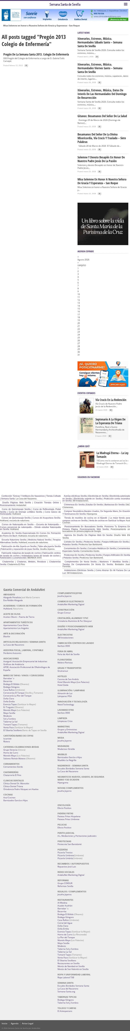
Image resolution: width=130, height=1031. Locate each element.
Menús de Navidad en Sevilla (71, 966)
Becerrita (7, 681)
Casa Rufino (9, 689)
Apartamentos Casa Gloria (15, 625)
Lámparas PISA (65, 696)
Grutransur (63, 670)
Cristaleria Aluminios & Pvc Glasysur (75, 621)
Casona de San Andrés (68, 679)
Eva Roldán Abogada (13, 600)
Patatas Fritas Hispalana (69, 816)
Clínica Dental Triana (13, 786)
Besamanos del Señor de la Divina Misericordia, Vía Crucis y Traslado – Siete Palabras (102, 138)
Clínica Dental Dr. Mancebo (16, 783)
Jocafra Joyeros (65, 596)
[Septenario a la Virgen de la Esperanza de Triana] (86, 432)
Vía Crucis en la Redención (110, 400)
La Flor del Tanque (66, 937)
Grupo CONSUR (65, 883)
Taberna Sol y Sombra (68, 948)
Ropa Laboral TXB (66, 977)
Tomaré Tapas (10, 724)
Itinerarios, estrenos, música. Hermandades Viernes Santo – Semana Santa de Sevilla (100, 68)
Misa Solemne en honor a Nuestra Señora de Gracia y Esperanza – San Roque (41, 26)
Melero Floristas (65, 662)
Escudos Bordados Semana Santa (73, 768)
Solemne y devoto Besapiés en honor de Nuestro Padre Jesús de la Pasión (101, 159)
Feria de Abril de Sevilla (69, 654)
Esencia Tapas (10, 704)
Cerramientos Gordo (13, 766)
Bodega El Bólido (11, 684)
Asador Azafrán (65, 905)
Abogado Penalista (12, 597)
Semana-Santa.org (66, 991)
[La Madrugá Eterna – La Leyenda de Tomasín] (87, 467)
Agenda (14, 1023)
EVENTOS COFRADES (86, 393)
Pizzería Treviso (65, 852)
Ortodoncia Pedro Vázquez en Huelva (20, 789)
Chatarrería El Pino (12, 775)
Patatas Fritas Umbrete (68, 819)
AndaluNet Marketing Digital (71, 604)
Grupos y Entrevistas (67, 729)
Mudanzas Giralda (66, 749)
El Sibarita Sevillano (12, 730)
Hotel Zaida (63, 685)
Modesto (7, 715)
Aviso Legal (27, 1023)
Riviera (6, 741)
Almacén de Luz (65, 693)
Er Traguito (8, 707)
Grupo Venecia (10, 749)
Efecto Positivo (64, 808)
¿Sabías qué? (84, 446)
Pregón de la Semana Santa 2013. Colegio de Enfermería (36, 54)
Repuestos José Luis (67, 866)
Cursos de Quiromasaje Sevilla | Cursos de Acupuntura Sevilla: (31, 518)
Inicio (4, 1023)
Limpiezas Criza (65, 721)
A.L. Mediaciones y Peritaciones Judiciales (77, 835)
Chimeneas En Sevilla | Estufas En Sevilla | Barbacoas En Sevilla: (94, 504)
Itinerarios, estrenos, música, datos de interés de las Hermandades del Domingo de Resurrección (102, 93)
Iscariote (7, 738)
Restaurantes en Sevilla (69, 963)
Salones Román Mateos (14, 758)
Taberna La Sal (10, 721)
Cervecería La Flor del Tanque (17, 695)
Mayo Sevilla (9, 713)
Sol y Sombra (9, 718)
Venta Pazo (8, 727)
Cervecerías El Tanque (14, 692)
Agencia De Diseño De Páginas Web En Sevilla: (88, 535)
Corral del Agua (65, 923)
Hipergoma (63, 782)
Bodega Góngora (11, 687)
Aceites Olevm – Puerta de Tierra (18, 616)
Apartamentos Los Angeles (16, 628)
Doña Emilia (9, 701)
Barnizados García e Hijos (15, 800)
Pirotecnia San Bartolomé (70, 844)
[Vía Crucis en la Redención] (86, 412)
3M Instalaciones (65, 637)
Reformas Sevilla (65, 886)
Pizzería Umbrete (66, 855)
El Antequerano (65, 1011)
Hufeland (7, 608)
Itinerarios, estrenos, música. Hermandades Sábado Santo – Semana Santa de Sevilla (100, 42)
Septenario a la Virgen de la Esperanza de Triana (110, 421)
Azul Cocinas (9, 797)
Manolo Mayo (9, 710)
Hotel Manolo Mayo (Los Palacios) (73, 682)
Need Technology (66, 704)
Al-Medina (62, 902)
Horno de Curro (10, 752)
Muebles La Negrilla (67, 760)
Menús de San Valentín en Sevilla (73, 969)
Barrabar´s (8, 678)
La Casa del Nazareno (13, 644)
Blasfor (6, 636)
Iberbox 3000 (64, 646)
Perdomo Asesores (12, 653)
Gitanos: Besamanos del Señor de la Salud (102, 116)
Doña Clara (8, 698)
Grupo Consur (64, 612)
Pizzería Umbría (65, 858)
